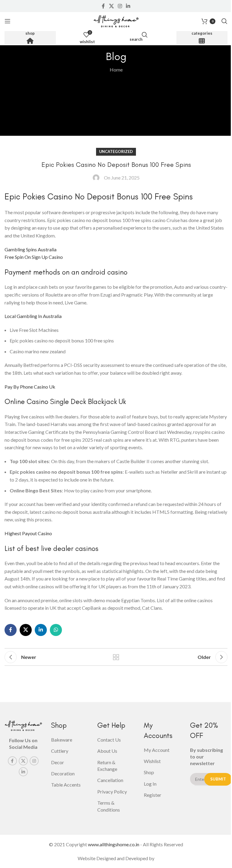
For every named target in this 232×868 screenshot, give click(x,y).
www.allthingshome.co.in (113, 844)
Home (116, 69)
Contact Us (109, 739)
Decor (57, 762)
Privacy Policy (112, 791)
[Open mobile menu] (8, 21)
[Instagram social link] (120, 6)
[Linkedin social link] (128, 6)
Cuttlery (59, 751)
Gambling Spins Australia (30, 249)
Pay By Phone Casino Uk (30, 386)
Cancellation (110, 780)
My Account (156, 750)
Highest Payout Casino (28, 533)
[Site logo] (116, 20)
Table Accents (66, 784)
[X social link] (111, 6)
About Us (107, 751)
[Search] (224, 21)
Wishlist (152, 761)
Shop (30, 33)
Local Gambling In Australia (33, 316)
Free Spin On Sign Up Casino (34, 257)
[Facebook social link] (103, 6)
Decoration (63, 773)
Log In (150, 784)
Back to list (116, 657)
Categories (202, 33)
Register (152, 795)
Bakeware (61, 739)
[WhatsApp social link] (56, 630)
